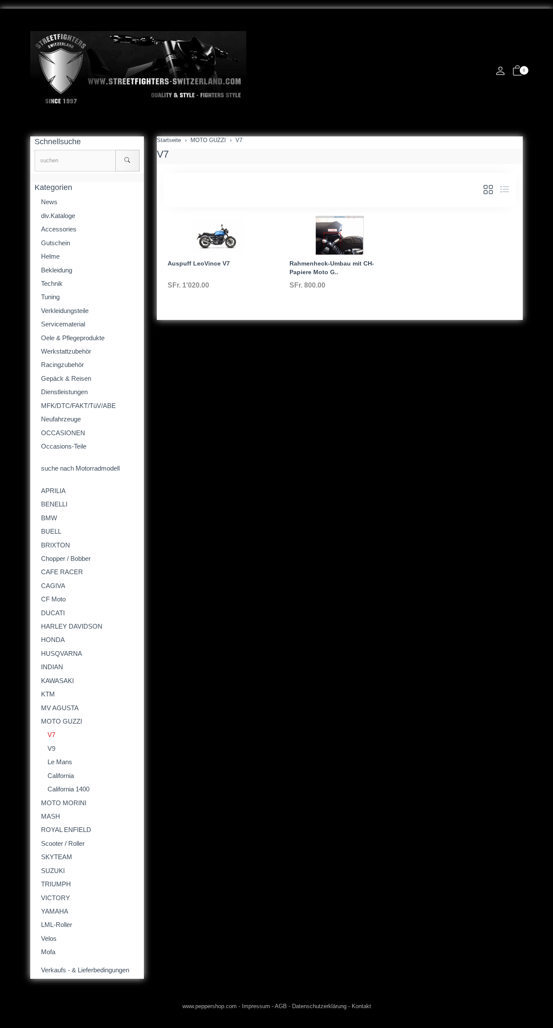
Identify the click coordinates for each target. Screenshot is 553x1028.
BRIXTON (55, 545)
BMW (49, 518)
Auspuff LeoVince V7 (199, 263)
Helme (50, 256)
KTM (48, 694)
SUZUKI (53, 870)
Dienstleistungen (64, 391)
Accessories (58, 229)
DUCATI (53, 613)
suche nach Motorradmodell (80, 468)
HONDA (53, 639)
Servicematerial (63, 324)
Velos (49, 938)
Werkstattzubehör (66, 351)
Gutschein (55, 243)
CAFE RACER (62, 572)
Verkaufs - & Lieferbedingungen (85, 970)
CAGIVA (53, 585)
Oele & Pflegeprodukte (73, 338)
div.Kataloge (58, 215)
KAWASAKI (57, 680)
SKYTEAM (56, 856)
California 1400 (68, 789)
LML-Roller (56, 924)
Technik (52, 283)
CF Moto (53, 599)
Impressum (256, 1006)
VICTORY (55, 897)
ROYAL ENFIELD (66, 829)
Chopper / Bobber (66, 558)
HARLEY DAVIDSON (71, 626)
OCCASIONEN (63, 433)
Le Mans (60, 761)
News (49, 202)
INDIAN (52, 667)
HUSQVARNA (61, 653)
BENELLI (54, 504)
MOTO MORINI (63, 803)
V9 (51, 748)
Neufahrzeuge (61, 419)
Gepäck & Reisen (66, 378)
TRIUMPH (56, 884)
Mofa (48, 951)
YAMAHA (54, 911)
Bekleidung (56, 270)
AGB (281, 1006)
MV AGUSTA (60, 708)
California (61, 775)
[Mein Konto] (500, 73)
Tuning (50, 296)
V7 (163, 154)
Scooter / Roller (63, 843)
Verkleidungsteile (65, 310)
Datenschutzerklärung (319, 1006)
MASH (50, 816)
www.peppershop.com (209, 1006)
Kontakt (361, 1006)
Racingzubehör (62, 364)
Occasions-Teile (63, 446)
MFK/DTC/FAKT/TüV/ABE (78, 405)
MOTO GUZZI (61, 721)
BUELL (51, 531)
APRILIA (53, 490)
